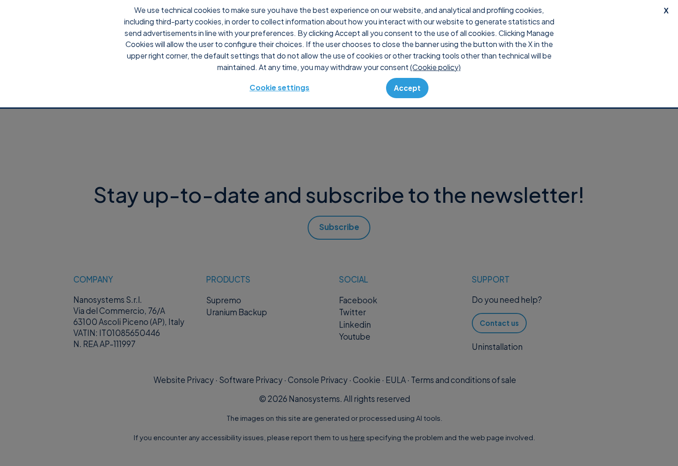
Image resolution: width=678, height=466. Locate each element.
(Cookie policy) (435, 67)
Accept (407, 87)
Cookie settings (279, 87)
